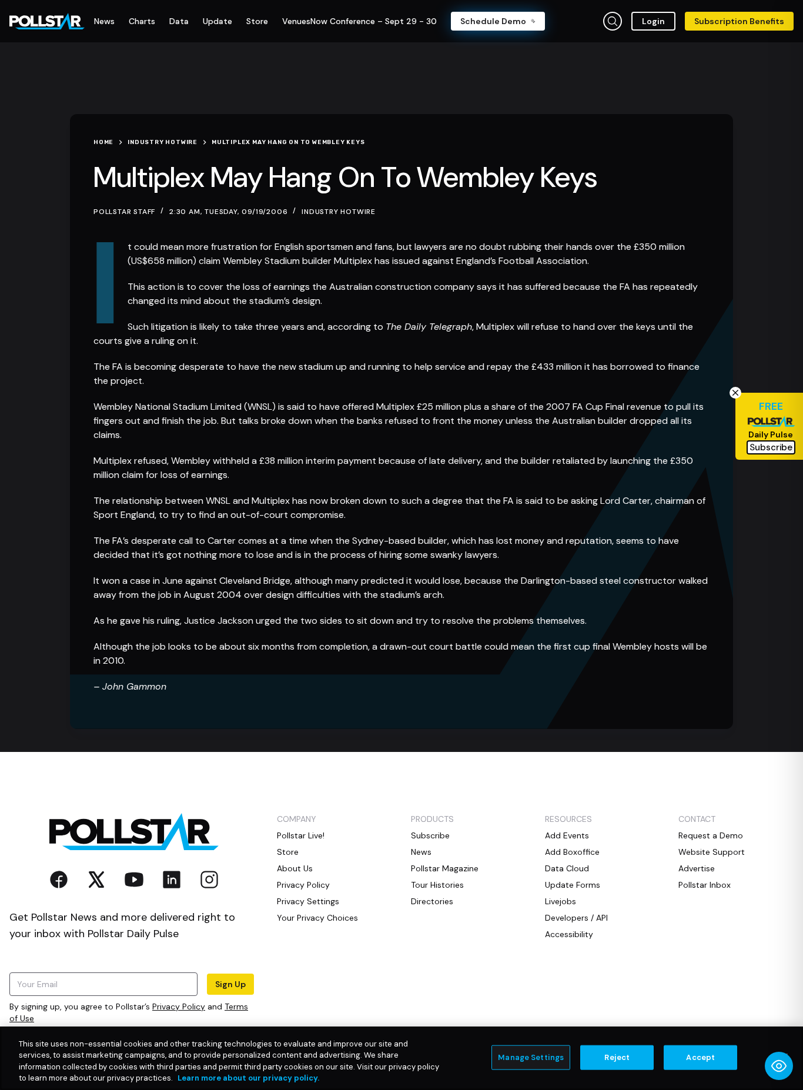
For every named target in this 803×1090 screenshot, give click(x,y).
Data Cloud (567, 868)
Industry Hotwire (339, 211)
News (421, 852)
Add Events (567, 835)
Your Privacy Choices (317, 917)
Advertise (696, 868)
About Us (295, 868)
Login (653, 21)
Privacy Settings (308, 901)
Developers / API (576, 917)
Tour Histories (437, 885)
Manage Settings (531, 1057)
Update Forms (572, 885)
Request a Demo (710, 835)
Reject (617, 1057)
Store (288, 852)
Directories (432, 901)
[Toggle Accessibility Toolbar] (779, 1066)
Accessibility (569, 934)
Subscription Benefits (739, 21)
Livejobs (560, 901)
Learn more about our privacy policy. (248, 1078)
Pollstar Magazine (445, 868)
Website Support (711, 852)
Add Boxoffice (572, 852)
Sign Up (230, 984)
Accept (700, 1057)
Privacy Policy (178, 1006)
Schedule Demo (493, 21)
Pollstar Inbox (704, 885)
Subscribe (430, 835)
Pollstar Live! (300, 835)
